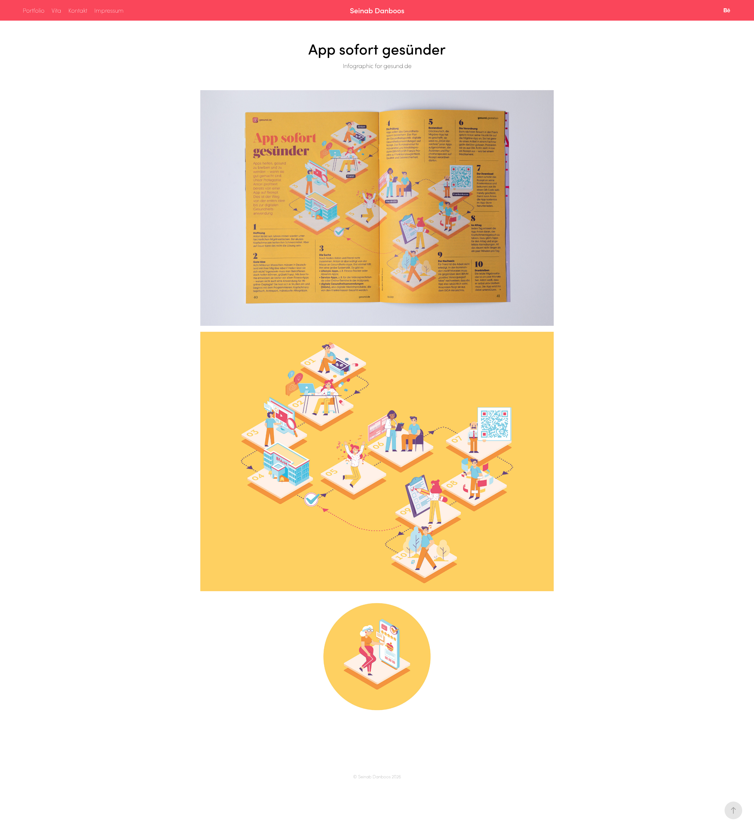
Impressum (109, 10)
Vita (56, 10)
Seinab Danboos (377, 10)
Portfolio (33, 10)
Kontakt (77, 10)
